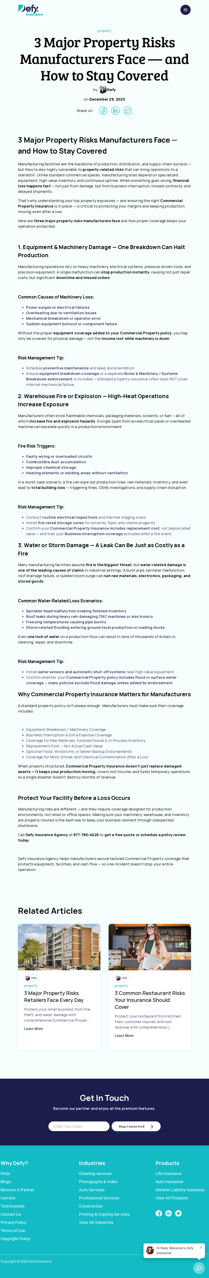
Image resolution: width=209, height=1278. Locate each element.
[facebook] (103, 110)
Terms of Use (13, 1230)
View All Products (172, 1198)
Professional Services (99, 1198)
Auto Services (91, 1189)
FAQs (5, 1173)
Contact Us (11, 1214)
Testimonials (12, 1206)
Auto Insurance (169, 1181)
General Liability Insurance (180, 1189)
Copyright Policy (15, 1238)
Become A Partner (17, 1189)
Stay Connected (132, 1126)
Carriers (8, 1198)
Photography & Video (98, 1181)
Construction (91, 1206)
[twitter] (127, 110)
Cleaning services (95, 1173)
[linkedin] (115, 110)
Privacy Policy (13, 1222)
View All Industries (96, 1222)
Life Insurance (169, 1173)
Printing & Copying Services (104, 1214)
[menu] (185, 10)
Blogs (6, 1181)
